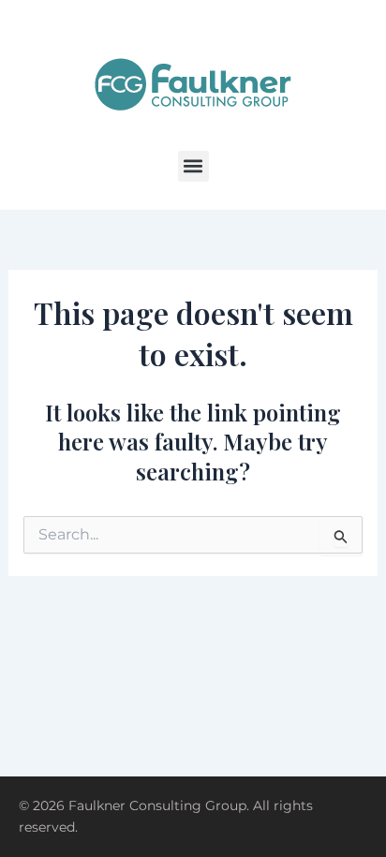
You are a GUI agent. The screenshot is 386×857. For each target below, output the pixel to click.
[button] (193, 166)
